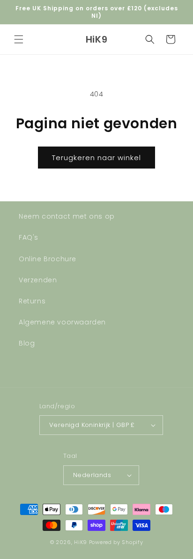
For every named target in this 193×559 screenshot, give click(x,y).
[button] (18, 39)
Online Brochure (47, 259)
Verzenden (38, 280)
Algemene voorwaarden (62, 322)
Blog (27, 343)
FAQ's (28, 237)
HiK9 (80, 542)
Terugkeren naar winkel (96, 157)
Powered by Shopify (116, 542)
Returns (32, 301)
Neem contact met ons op (67, 216)
